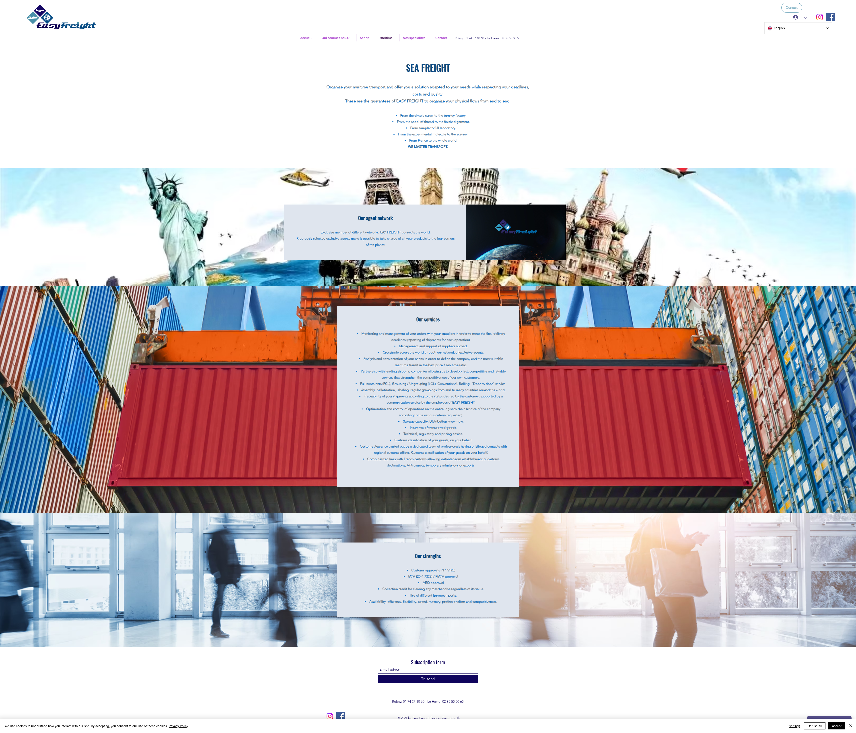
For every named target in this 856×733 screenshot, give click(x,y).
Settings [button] (794, 726)
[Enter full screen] (560, 254)
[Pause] (472, 254)
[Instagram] (819, 17)
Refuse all (815, 726)
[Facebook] (830, 17)
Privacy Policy (178, 726)
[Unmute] (479, 254)
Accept (837, 726)
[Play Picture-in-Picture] (552, 254)
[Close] (850, 725)
